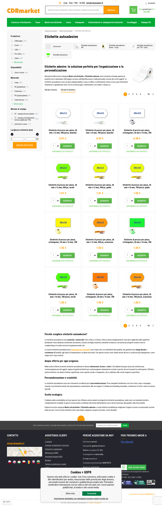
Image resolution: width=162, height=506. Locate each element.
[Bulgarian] (38, 462)
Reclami (48, 460)
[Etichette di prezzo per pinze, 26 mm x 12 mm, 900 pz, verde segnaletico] (62, 170)
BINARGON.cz (150, 494)
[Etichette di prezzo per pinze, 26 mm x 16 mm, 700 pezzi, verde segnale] (62, 279)
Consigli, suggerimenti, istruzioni (57, 445)
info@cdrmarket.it (94, 3)
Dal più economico (68, 90)
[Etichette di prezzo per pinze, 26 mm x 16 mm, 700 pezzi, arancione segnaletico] (136, 279)
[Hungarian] (19, 462)
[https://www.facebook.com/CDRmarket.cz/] (127, 442)
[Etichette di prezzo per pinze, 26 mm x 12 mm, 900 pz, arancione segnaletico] (99, 225)
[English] (14, 462)
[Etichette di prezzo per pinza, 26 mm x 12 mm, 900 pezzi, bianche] (62, 115)
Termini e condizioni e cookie (55, 464)
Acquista (67, 146)
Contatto (48, 442)
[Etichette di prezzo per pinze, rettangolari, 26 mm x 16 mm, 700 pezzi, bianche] (136, 115)
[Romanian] (29, 462)
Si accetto (91, 493)
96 (149, 94)
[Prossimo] (153, 94)
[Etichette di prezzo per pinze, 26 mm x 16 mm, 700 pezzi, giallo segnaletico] (136, 170)
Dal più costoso (51, 90)
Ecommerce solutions (137, 494)
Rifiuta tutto (70, 493)
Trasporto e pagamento (53, 449)
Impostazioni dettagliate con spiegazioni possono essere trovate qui (81, 498)
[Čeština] (9, 462)
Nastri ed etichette (66, 31)
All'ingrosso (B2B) (51, 453)
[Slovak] (33, 462)
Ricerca (111, 10)
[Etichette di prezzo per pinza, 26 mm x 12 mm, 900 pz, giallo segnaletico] (99, 170)
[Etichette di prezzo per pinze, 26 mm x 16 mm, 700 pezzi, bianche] (99, 115)
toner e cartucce (95, 503)
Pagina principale (51, 31)
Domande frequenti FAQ (53, 457)
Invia (125, 425)
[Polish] (24, 462)
